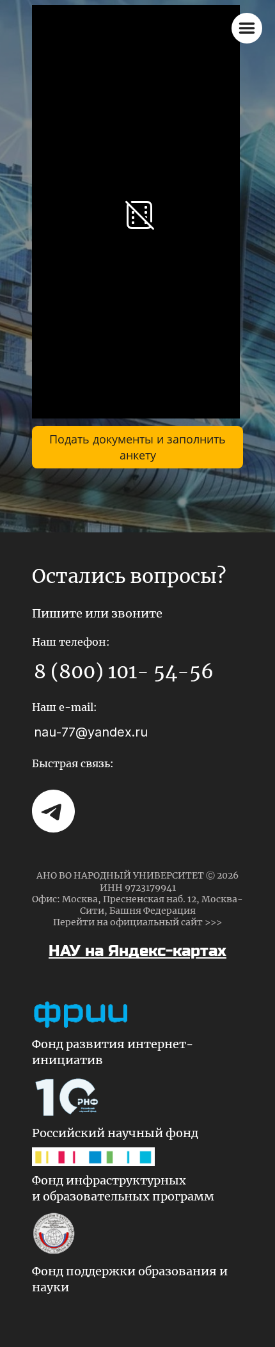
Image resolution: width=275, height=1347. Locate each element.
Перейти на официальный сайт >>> (137, 922)
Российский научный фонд (115, 1133)
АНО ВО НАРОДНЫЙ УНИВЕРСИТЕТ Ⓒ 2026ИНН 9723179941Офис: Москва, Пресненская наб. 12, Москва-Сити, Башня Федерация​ (137, 893)
